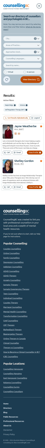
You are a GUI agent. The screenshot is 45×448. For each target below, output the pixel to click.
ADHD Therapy (9, 276)
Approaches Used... (21, 52)
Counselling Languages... (15, 59)
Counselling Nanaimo (12, 374)
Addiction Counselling (12, 267)
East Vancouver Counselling (15, 378)
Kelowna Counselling (12, 382)
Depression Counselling (13, 262)
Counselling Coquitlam (13, 391)
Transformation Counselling (15, 316)
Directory (7, 408)
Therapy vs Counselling (13, 348)
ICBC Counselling (10, 356)
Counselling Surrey (11, 387)
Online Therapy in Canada (14, 339)
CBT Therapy (8, 325)
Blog (5, 412)
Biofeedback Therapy (12, 330)
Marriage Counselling (12, 307)
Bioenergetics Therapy (13, 334)
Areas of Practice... (13, 45)
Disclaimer (7, 430)
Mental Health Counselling (14, 312)
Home (5, 404)
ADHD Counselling (11, 271)
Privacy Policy (9, 434)
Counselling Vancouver (13, 369)
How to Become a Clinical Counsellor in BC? (21, 352)
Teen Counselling (10, 294)
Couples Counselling (12, 249)
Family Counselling (11, 258)
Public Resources (10, 417)
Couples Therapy (10, 303)
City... (21, 38)
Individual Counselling (12, 298)
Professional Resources (13, 421)
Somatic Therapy (10, 285)
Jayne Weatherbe (25, 126)
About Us (7, 426)
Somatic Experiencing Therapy (16, 289)
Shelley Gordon (24, 161)
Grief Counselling (10, 321)
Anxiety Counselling (11, 280)
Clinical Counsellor (11, 343)
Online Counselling (11, 253)
